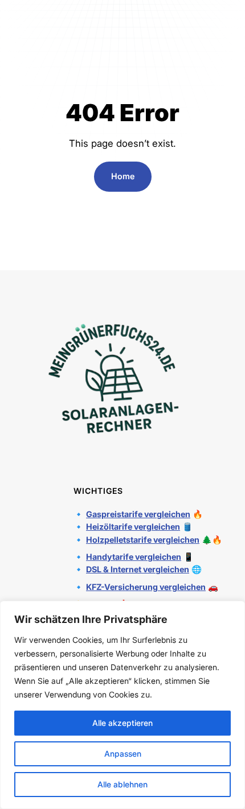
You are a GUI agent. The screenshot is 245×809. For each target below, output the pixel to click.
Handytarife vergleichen (133, 557)
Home (122, 176)
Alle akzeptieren (122, 723)
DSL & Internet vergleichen (137, 569)
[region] (122, 705)
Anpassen (122, 753)
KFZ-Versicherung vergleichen (146, 587)
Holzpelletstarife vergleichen (142, 539)
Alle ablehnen (122, 784)
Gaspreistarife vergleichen (138, 514)
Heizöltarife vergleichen (133, 526)
